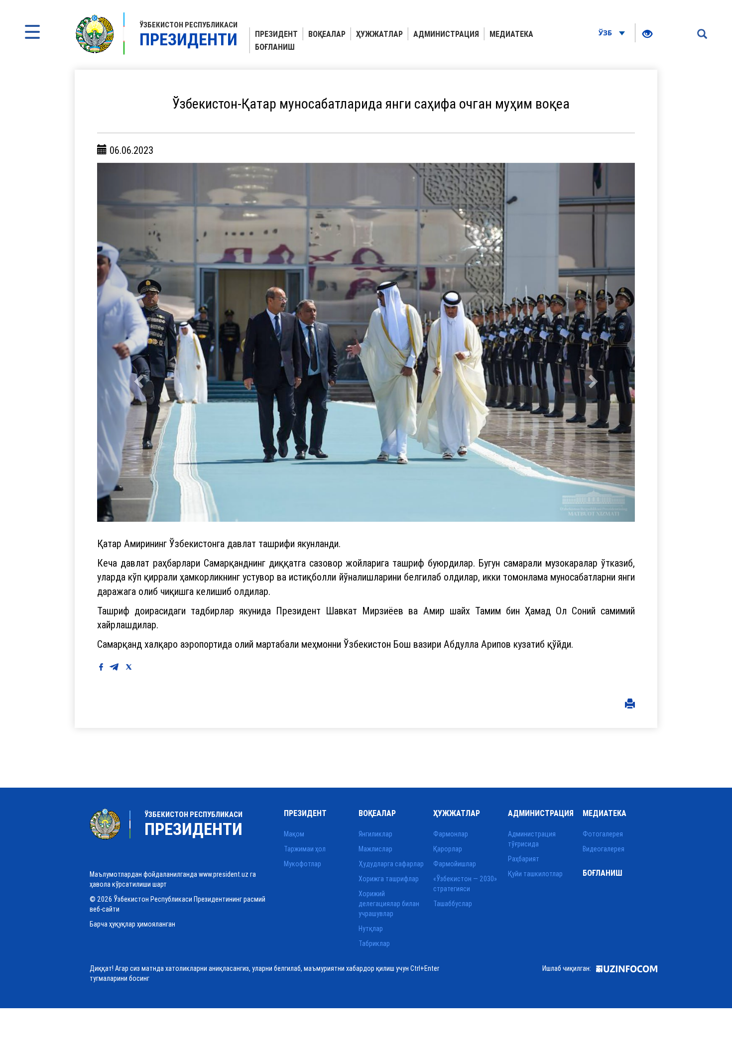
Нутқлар (371, 928)
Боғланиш (275, 47)
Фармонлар (450, 833)
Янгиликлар (375, 833)
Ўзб (606, 32)
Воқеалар (327, 34)
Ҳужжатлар (379, 34)
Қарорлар (447, 848)
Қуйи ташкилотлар (535, 873)
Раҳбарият (523, 858)
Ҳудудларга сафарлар (391, 863)
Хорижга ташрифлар (389, 878)
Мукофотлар (302, 863)
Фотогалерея (603, 833)
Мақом (294, 833)
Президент (276, 34)
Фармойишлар (454, 863)
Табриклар (374, 943)
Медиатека (511, 34)
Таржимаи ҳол (305, 848)
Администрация (446, 34)
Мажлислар (375, 848)
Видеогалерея (603, 848)
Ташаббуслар (452, 903)
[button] (137, 342)
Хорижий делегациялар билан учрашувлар (389, 903)
